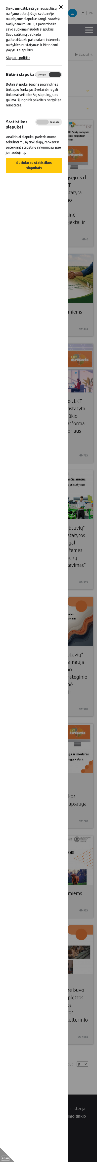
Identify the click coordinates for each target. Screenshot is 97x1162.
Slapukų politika (18, 58)
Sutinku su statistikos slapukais (34, 165)
